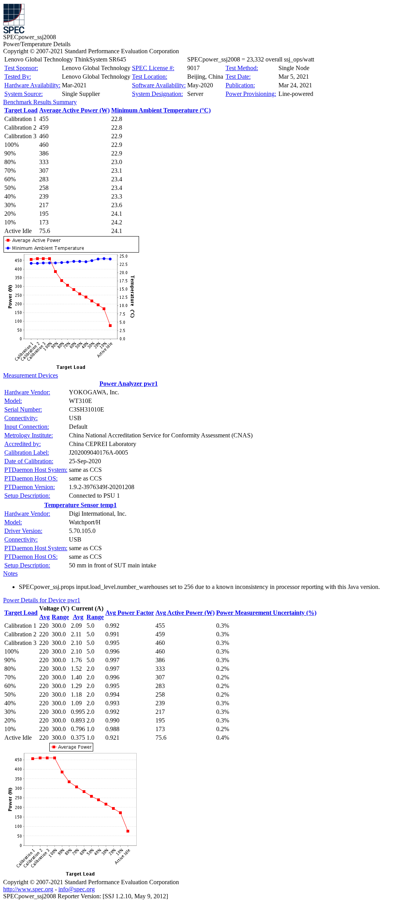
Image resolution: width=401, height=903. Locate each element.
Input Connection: (26, 426)
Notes (10, 573)
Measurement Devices (30, 375)
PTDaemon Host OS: (31, 478)
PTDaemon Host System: (35, 469)
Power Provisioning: (251, 93)
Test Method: (242, 68)
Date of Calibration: (28, 461)
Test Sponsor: (21, 68)
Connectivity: (21, 418)
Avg (44, 617)
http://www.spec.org (28, 889)
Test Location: (149, 76)
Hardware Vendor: (27, 392)
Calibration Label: (26, 452)
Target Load (21, 110)
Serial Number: (23, 409)
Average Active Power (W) (74, 110)
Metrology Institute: (28, 435)
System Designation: (157, 93)
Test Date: (238, 76)
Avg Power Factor (129, 612)
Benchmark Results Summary (40, 102)
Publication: (240, 85)
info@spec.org (76, 889)
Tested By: (17, 76)
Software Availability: (159, 85)
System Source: (23, 93)
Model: (13, 400)
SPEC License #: (153, 68)
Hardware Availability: (32, 85)
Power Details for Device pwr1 (41, 600)
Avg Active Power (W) (185, 612)
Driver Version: (23, 530)
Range (60, 617)
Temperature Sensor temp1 (80, 505)
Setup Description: (27, 495)
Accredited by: (22, 444)
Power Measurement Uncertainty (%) (266, 612)
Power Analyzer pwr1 (128, 383)
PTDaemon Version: (29, 487)
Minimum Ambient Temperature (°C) (161, 110)
